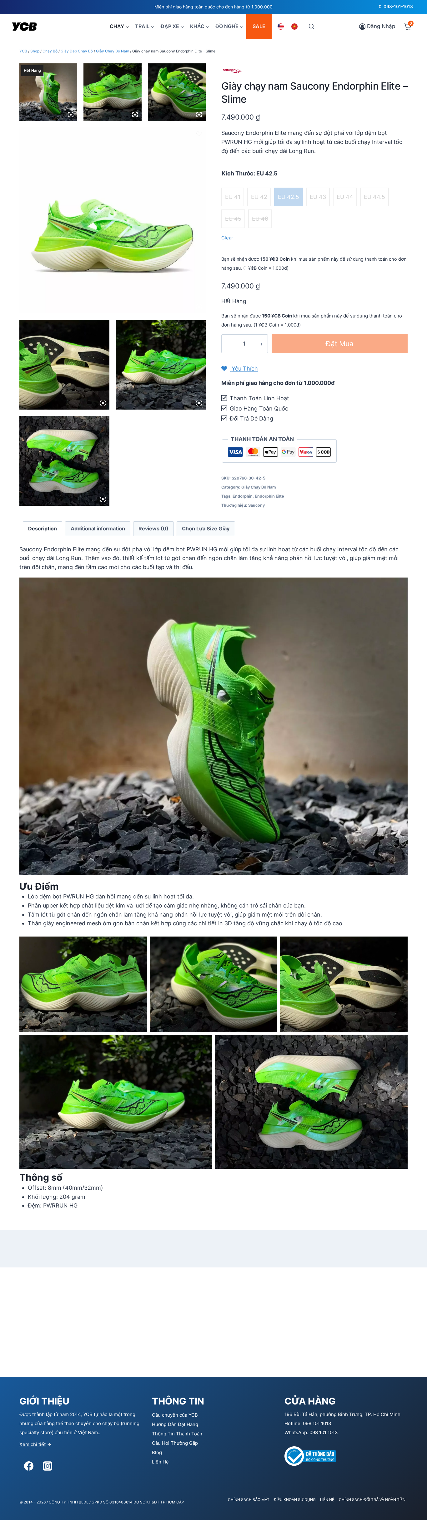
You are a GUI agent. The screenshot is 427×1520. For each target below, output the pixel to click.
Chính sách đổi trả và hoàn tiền (372, 1499)
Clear (227, 238)
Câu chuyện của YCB (175, 1415)
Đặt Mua (340, 343)
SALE (259, 26)
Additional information (98, 528)
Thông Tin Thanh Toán (177, 1434)
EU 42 (259, 197)
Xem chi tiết (32, 1444)
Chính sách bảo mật (248, 1499)
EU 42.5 (288, 197)
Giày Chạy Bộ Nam (258, 487)
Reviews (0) (153, 528)
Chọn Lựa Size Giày (205, 528)
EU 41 (232, 197)
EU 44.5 (374, 197)
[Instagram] (47, 1466)
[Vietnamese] (295, 26)
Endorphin (243, 496)
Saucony (256, 505)
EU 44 (345, 197)
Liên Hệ (160, 1462)
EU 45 (233, 218)
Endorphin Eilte (269, 496)
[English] (282, 26)
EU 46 (260, 218)
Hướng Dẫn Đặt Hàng (175, 1424)
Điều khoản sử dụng (295, 1499)
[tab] (42, 528)
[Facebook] (28, 1466)
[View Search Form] (311, 26)
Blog (157, 1452)
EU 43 (318, 197)
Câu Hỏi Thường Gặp (175, 1443)
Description (42, 528)
